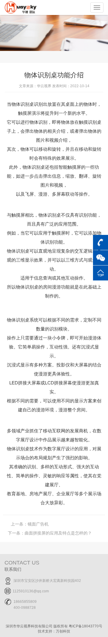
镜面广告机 (30, 524)
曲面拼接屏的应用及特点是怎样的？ (50, 533)
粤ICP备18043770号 (85, 626)
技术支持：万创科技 (54, 631)
